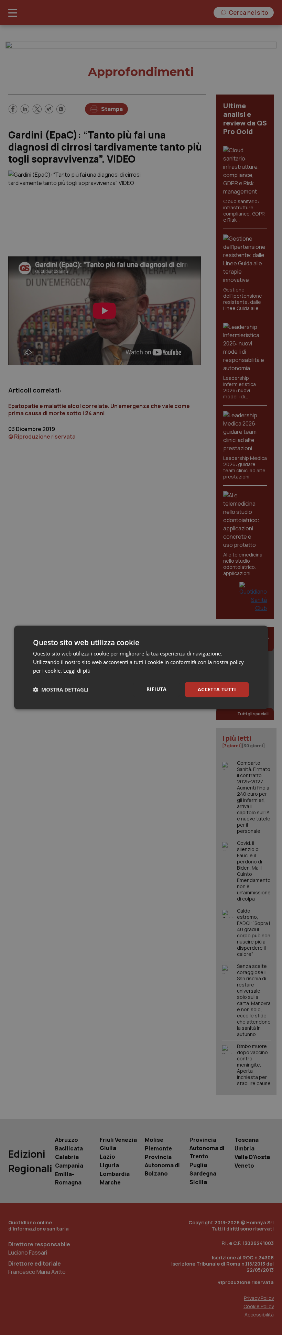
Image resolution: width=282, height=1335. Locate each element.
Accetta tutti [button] (217, 689)
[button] (60, 689)
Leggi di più (76, 670)
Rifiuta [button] (157, 689)
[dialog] (141, 667)
